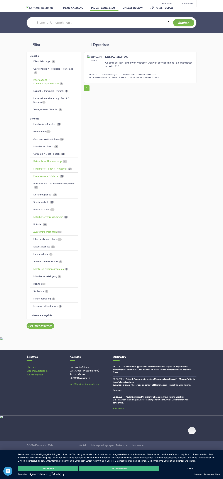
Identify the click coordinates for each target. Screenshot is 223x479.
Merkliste (167, 3)
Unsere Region (133, 7)
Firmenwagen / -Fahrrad (46, 176)
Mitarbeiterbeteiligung (45, 276)
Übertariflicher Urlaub (45, 239)
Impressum (138, 445)
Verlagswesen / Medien (45, 109)
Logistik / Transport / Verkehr (48, 91)
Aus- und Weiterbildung (46, 139)
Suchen (183, 23)
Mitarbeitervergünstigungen (48, 217)
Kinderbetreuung (42, 298)
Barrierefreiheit (41, 209)
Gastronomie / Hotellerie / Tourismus (53, 69)
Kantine (37, 284)
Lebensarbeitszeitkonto (45, 306)
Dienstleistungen (42, 61)
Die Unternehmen (103, 7)
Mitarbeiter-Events (43, 146)
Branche (34, 56)
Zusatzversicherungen (45, 232)
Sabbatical (38, 291)
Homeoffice (39, 131)
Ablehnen (48, 468)
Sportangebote (41, 202)
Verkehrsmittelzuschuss (45, 261)
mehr (190, 468)
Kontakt (83, 445)
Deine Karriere (73, 7)
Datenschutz (123, 445)
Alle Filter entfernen (40, 325)
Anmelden (187, 3)
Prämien (37, 224)
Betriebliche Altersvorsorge (47, 161)
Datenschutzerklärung (212, 474)
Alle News (118, 408)
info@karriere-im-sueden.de (84, 384)
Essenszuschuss (41, 246)
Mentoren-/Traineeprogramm (48, 269)
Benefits (34, 119)
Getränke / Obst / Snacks (47, 154)
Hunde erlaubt (41, 254)
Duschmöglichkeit (42, 194)
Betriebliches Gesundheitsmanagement (54, 183)
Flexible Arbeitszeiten (44, 124)
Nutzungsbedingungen (102, 445)
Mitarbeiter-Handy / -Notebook (50, 169)
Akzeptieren (119, 468)
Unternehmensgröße (41, 315)
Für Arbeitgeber (162, 7)
